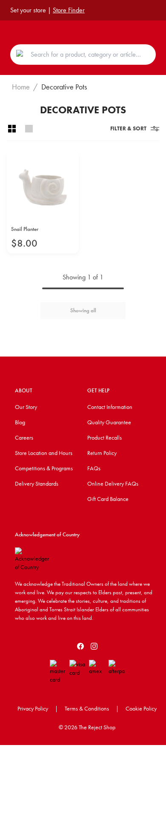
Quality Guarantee (109, 422)
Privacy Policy (32, 708)
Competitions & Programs (44, 468)
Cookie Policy (141, 708)
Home (21, 87)
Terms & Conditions (87, 708)
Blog (20, 422)
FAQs (93, 468)
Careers (24, 437)
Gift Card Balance (108, 499)
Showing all (83, 310)
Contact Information (109, 407)
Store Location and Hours (43, 453)
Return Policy (102, 453)
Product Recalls (104, 437)
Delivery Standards (36, 483)
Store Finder (69, 10)
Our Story (26, 407)
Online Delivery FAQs (112, 483)
